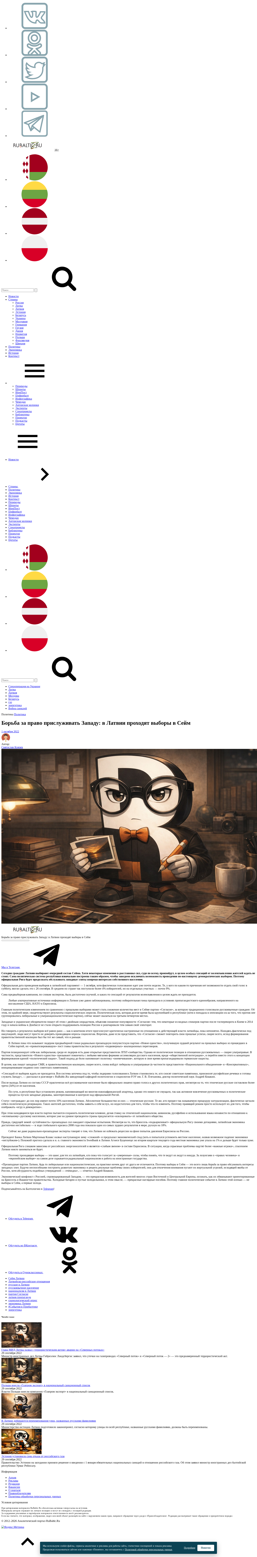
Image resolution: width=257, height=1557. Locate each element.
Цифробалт (22, 395)
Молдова (13, 695)
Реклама (13, 1480)
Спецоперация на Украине (24, 686)
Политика (14, 346)
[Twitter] (34, 81)
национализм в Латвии (22, 1290)
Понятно (206, 1548)
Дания (19, 330)
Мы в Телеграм (10, 967)
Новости (13, 296)
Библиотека (22, 414)
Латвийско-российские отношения (29, 1281)
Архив (12, 1477)
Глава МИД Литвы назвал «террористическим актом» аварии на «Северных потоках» (52, 1349)
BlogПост (21, 392)
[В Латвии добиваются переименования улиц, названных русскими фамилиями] (21, 1417)
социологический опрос (22, 1300)
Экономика (15, 349)
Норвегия (21, 334)
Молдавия (21, 321)
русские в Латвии (19, 1284)
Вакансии (14, 1487)
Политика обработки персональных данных (34, 1496)
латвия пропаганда (19, 1297)
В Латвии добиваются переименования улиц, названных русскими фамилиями (48, 1420)
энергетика (15, 705)
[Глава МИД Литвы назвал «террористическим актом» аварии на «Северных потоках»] (21, 1346)
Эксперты (21, 408)
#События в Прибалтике (23, 1306)
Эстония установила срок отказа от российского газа (33, 1456)
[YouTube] (34, 108)
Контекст (13, 356)
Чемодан (20, 401)
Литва (19, 305)
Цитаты (20, 423)
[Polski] (34, 260)
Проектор (21, 417)
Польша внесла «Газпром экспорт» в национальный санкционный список (45, 1385)
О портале (14, 1490)
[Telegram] (34, 135)
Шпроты (20, 389)
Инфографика (23, 398)
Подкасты (21, 420)
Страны (13, 299)
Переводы (21, 386)
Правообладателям (19, 1493)
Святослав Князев (12, 747)
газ (10, 702)
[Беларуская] (34, 179)
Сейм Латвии (16, 1278)
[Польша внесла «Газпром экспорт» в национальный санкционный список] (21, 1382)
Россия (19, 302)
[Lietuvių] (34, 206)
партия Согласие (18, 1294)
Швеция (20, 343)
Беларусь (20, 315)
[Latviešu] (34, 233)
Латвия (19, 308)
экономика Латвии (19, 1303)
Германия (21, 324)
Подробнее (189, 1548)
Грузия (19, 327)
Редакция (14, 1483)
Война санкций (17, 708)
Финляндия (22, 340)
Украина (20, 318)
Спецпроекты (23, 411)
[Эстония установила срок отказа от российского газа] (21, 1453)
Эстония (20, 312)
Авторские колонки (27, 405)
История (13, 352)
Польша (20, 337)
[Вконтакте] (34, 28)
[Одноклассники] (34, 54)
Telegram (48, 1188)
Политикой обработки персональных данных (148, 1549)
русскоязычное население (23, 1287)
